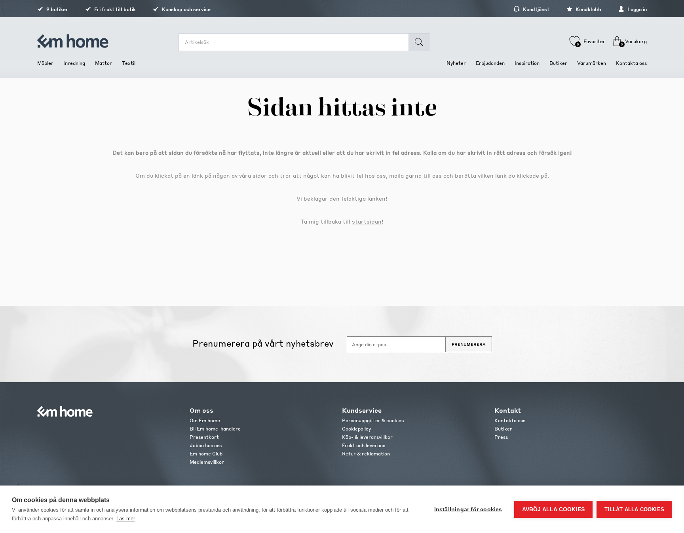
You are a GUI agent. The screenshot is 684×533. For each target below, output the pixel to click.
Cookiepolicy (356, 429)
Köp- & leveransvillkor (367, 437)
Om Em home (205, 420)
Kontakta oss (509, 420)
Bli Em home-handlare (215, 429)
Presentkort (204, 437)
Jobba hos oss (206, 445)
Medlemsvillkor (207, 462)
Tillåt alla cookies (634, 509)
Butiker (503, 429)
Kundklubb (587, 9)
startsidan (367, 221)
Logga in (636, 9)
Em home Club (206, 454)
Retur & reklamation (366, 454)
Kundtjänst (535, 9)
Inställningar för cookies (468, 509)
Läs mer (125, 519)
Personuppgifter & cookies (373, 420)
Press (501, 437)
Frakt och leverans (363, 445)
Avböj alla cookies (553, 509)
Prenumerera (469, 344)
